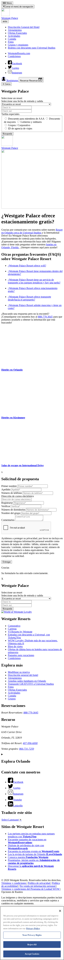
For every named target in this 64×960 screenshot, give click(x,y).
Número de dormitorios (13, 509)
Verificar (5, 506)
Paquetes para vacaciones (21, 655)
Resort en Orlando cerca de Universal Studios (32, 231)
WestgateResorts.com (19, 53)
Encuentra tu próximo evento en (33, 851)
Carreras (12, 628)
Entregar (7, 562)
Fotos (11, 41)
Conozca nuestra (28, 857)
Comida (12, 39)
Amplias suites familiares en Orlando (27, 681)
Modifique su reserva (19, 672)
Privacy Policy (33, 928)
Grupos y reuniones (18, 44)
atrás (5, 21)
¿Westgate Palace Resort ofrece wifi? (27, 265)
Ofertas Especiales (17, 33)
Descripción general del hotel (23, 675)
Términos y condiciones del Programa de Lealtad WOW (30, 889)
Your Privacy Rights (32, 935)
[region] (32, 933)
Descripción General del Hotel (23, 27)
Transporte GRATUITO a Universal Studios (31, 684)
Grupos (12, 698)
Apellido (5, 489)
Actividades (14, 36)
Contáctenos (14, 56)
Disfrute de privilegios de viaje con (26, 847)
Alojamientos (15, 30)
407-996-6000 (30, 743)
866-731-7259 (26, 748)
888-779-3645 (45, 316)
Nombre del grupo (10, 513)
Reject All (31, 944)
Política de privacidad (39, 883)
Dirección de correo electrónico (17, 496)
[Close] (60, 910)
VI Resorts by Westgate (20, 631)
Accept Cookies (32, 954)
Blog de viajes (15, 646)
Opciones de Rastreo (12, 892)
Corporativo (14, 625)
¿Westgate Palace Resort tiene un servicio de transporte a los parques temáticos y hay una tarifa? (34, 281)
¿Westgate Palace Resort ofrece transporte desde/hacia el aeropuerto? (29, 298)
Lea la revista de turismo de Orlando (35, 854)
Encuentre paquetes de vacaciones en (27, 841)
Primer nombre (9, 486)
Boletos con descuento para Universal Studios (31, 47)
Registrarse (12, 80)
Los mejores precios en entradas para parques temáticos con (31, 835)
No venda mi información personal (38, 886)
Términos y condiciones (14, 883)
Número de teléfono (11, 493)
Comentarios (7, 520)
